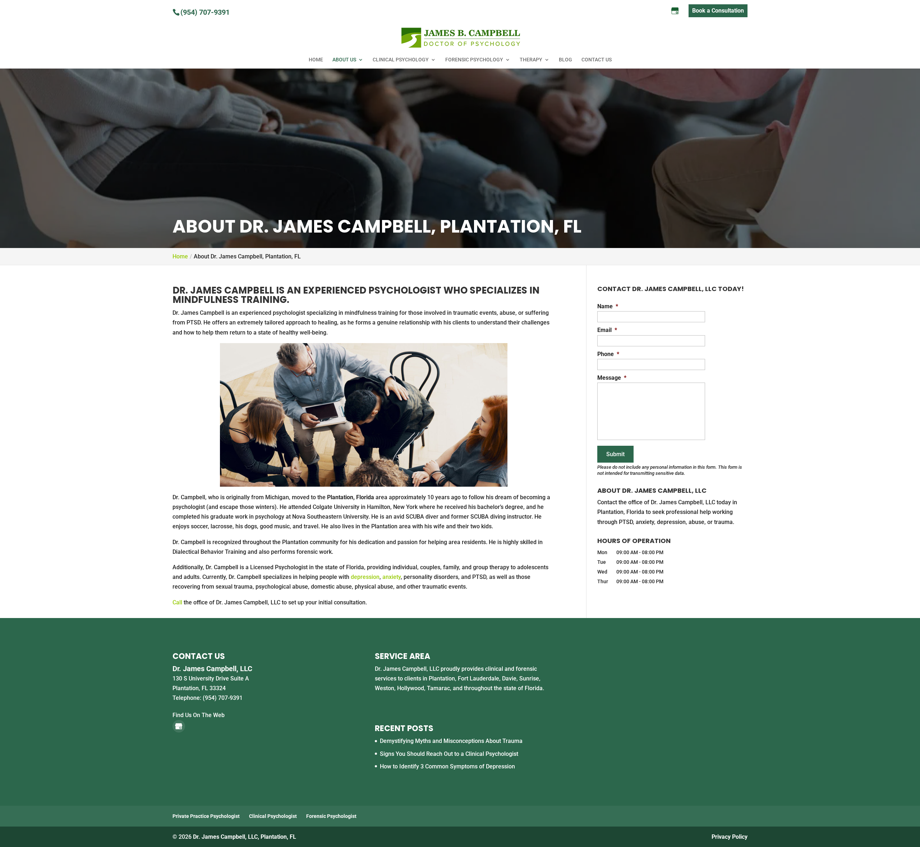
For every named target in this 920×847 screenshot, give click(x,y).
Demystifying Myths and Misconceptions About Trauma (451, 741)
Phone (608, 354)
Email (607, 330)
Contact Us (596, 59)
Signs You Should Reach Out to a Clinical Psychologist (449, 753)
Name (607, 306)
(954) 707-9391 (205, 12)
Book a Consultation (718, 10)
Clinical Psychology (401, 59)
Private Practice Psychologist (206, 816)
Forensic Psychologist (331, 816)
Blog (565, 59)
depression (365, 577)
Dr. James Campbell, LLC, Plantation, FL (244, 836)
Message (611, 377)
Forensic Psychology (474, 59)
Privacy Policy (730, 836)
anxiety (391, 577)
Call (177, 602)
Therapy (531, 59)
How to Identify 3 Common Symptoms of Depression (447, 766)
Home (316, 59)
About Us (344, 59)
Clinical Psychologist (273, 816)
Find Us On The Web (198, 715)
